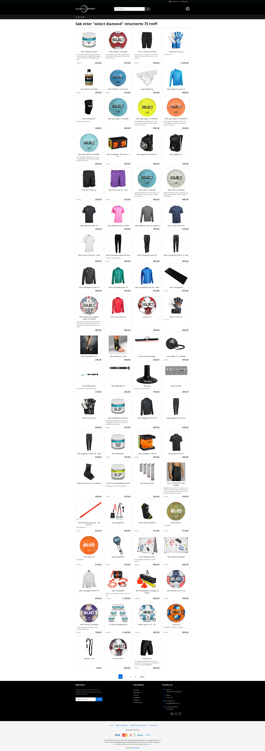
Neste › (142, 677)
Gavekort (137, 697)
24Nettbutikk (135, 748)
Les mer (149, 744)
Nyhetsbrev (153, 725)
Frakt (111, 725)
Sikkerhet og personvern (138, 725)
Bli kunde (137, 692)
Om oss (136, 695)
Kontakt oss (138, 702)
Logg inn (137, 700)
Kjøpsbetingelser (121, 725)
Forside (78, 17)
